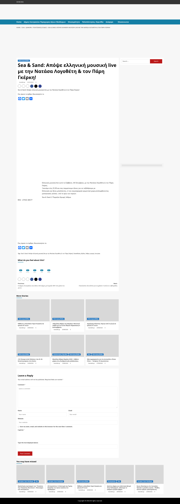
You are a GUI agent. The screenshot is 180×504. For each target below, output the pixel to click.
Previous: (41, 285)
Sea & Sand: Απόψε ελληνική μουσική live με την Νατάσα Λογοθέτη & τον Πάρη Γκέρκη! (47, 253)
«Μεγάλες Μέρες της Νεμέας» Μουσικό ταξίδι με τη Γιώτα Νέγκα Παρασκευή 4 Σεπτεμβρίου (66, 325)
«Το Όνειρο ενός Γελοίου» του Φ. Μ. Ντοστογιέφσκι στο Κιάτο (30, 360)
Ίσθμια (88, 253)
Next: (98, 284)
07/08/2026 (100, 363)
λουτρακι (97, 253)
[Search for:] (136, 61)
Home (18, 22)
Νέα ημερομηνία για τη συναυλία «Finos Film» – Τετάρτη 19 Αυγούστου (101, 360)
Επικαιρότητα (74, 22)
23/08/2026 (30, 363)
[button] (162, 22)
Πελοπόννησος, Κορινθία (92, 22)
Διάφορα (109, 22)
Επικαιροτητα (112, 481)
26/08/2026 (65, 329)
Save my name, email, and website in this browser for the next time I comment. (46, 426)
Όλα (89, 354)
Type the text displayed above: (28, 442)
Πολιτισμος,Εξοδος (24, 60)
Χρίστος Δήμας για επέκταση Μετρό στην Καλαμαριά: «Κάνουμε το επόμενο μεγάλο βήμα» (119, 487)
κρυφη (92, 253)
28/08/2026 (120, 491)
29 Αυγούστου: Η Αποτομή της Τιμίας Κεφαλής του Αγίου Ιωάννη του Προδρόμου (60, 487)
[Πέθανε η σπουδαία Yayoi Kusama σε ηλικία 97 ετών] (33, 310)
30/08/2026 (30, 491)
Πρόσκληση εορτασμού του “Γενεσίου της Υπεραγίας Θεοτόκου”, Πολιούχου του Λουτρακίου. (30, 487)
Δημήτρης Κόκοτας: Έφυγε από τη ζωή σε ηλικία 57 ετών (101, 324)
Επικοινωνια (123, 22)
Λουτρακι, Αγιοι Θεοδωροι (26, 481)
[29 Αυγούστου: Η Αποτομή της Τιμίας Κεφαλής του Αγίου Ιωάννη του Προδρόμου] (60, 474)
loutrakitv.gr (22, 82)
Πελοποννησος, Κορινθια (60, 354)
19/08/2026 (65, 363)
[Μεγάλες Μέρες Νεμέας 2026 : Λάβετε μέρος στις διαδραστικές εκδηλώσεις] (67, 346)
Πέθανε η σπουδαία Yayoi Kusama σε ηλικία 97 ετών (31, 324)
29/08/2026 (30, 328)
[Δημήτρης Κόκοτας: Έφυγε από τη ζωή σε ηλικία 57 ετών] (102, 310)
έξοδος (83, 253)
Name (20, 410)
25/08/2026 (100, 328)
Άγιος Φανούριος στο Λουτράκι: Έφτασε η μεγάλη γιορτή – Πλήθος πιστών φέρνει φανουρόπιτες (148, 487)
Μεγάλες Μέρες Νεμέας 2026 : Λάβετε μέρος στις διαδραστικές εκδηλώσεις (65, 360)
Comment (21, 385)
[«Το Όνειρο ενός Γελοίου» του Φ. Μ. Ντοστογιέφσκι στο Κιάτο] (33, 346)
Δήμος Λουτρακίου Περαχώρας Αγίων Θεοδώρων (45, 22)
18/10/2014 (30, 82)
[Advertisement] (90, 43)
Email (70, 410)
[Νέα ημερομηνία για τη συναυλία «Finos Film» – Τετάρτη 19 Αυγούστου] (102, 346)
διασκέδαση (77, 253)
